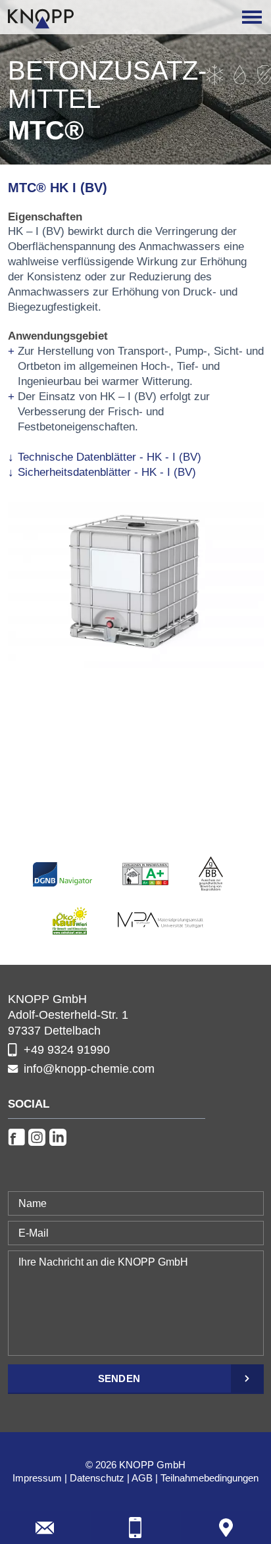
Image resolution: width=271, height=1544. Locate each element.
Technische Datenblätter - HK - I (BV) (109, 457)
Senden (119, 1378)
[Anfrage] (45, 1527)
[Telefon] (136, 1527)
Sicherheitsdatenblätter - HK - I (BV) (107, 472)
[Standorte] (226, 1527)
